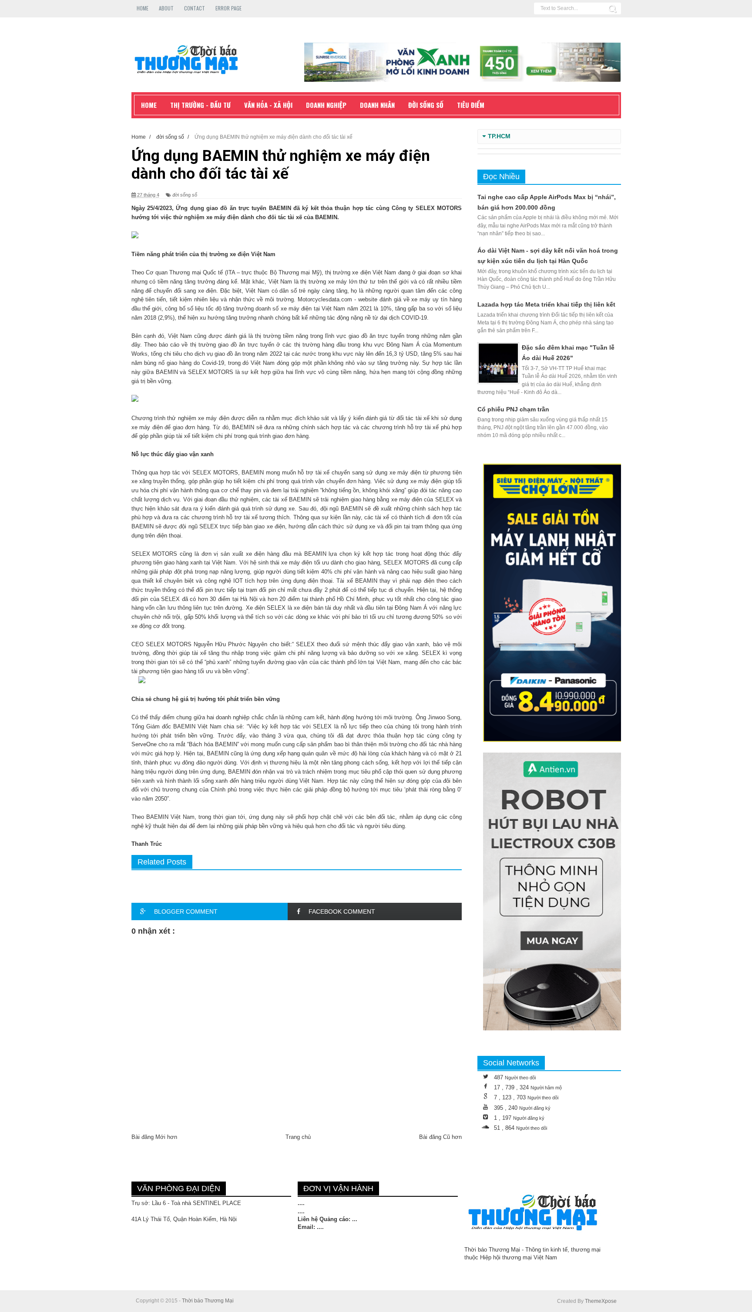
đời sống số (184, 194)
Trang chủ (298, 1137)
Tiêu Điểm (470, 105)
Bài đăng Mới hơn (154, 1137)
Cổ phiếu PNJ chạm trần (513, 409)
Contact (194, 8)
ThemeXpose (601, 1301)
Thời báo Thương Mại (208, 1301)
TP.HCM (499, 136)
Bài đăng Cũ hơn (440, 1137)
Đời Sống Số (425, 105)
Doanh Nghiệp (326, 105)
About (166, 8)
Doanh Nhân (377, 105)
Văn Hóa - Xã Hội (268, 105)
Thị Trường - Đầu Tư (200, 105)
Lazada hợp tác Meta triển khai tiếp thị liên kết (546, 304)
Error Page (228, 8)
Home (142, 8)
